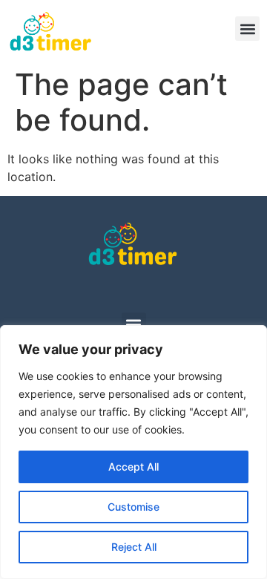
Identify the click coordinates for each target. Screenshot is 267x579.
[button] (247, 28)
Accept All (133, 466)
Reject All (133, 546)
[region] (133, 452)
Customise (133, 506)
